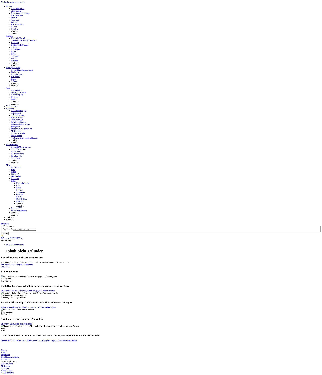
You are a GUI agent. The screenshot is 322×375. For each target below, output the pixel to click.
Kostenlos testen (17, 154)
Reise (18, 188)
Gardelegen (15, 49)
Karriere (19, 190)
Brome (13, 79)
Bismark (14, 61)
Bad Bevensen (17, 15)
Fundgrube (15, 126)
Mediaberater (16, 131)
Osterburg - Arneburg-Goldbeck (24, 40)
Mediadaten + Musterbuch (21, 129)
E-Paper (4, 238)
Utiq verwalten (7, 364)
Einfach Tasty (21, 199)
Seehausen (15, 56)
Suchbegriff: (8, 229)
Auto (18, 185)
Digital (19, 197)
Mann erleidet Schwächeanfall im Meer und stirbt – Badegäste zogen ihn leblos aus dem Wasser (39, 340)
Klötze (13, 54)
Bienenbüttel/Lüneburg (20, 13)
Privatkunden (16, 135)
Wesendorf (15, 77)
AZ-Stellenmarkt (17, 115)
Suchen (5, 233)
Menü (3, 224)
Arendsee (15, 47)
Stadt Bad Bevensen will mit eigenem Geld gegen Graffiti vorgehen (28, 291)
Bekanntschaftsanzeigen (20, 124)
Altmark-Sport (17, 95)
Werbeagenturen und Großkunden (24, 138)
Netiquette (5, 368)
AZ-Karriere (16, 113)
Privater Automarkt (18, 122)
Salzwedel (15, 43)
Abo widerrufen (7, 373)
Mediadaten (5, 366)
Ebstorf (14, 18)
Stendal (14, 58)
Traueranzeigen (17, 120)
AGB (3, 352)
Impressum (5, 355)
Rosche (14, 27)
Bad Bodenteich (17, 24)
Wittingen (15, 72)
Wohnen (19, 194)
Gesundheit (20, 192)
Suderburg (15, 20)
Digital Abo (15, 151)
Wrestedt (14, 22)
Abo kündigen (6, 370)
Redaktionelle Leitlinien (10, 357)
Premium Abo (16, 156)
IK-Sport (14, 97)
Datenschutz (6, 359)
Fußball (14, 99)
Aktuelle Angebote (18, 149)
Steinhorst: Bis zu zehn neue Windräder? (17, 324)
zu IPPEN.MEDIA (15, 238)
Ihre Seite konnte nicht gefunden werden (17, 264)
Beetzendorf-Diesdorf (19, 45)
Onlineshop (15, 158)
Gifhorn (14, 81)
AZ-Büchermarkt (18, 133)
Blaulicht (14, 29)
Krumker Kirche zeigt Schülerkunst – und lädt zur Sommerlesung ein (28, 307)
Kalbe (13, 52)
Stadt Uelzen (16, 11)
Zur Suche (5, 267)
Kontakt (4, 350)
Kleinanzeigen (17, 117)
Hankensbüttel (17, 74)
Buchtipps (20, 201)
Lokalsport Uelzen (18, 92)
